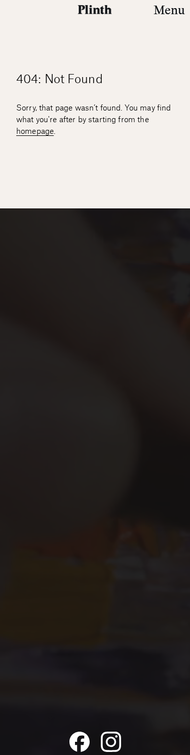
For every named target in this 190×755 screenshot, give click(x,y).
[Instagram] (111, 742)
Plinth (95, 9)
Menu (169, 10)
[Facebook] (79, 742)
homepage (35, 131)
